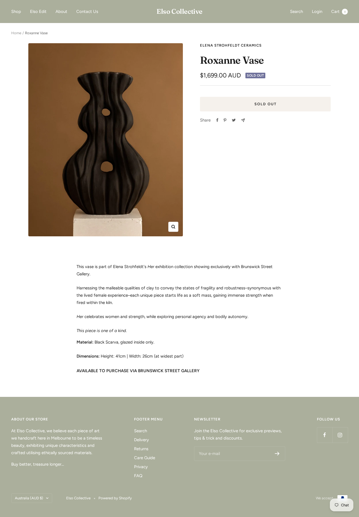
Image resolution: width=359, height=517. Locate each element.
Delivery (141, 439)
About (61, 11)
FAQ (138, 475)
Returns (141, 448)
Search (296, 11)
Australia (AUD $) (29, 498)
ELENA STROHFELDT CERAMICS (231, 45)
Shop (16, 11)
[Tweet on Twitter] (233, 120)
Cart (338, 11)
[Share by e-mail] (243, 120)
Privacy (141, 466)
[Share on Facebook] (217, 120)
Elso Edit (38, 11)
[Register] (277, 454)
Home (16, 33)
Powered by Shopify (115, 498)
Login (317, 11)
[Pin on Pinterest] (225, 120)
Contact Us (87, 11)
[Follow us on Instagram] (340, 435)
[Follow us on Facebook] (324, 435)
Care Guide (144, 457)
